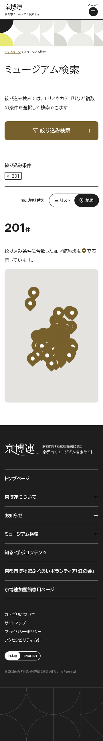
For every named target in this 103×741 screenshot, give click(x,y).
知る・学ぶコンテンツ (26, 552)
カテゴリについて (20, 614)
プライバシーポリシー (23, 631)
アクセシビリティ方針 (23, 640)
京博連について (21, 497)
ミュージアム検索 (22, 534)
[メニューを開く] (93, 11)
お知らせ (14, 515)
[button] (51, 364)
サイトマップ (15, 623)
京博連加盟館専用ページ (29, 589)
